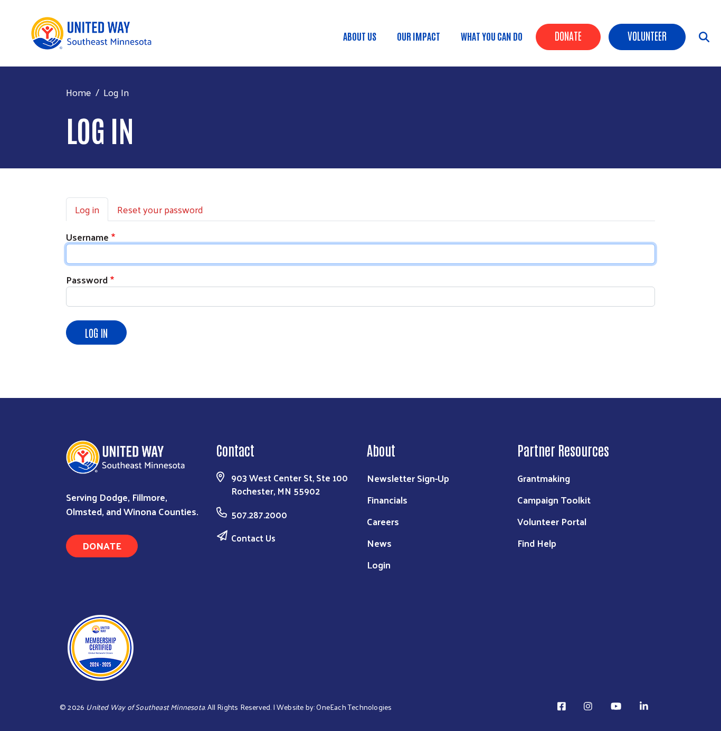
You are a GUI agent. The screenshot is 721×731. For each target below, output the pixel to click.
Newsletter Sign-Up (408, 478)
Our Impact (418, 36)
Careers (383, 521)
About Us (359, 36)
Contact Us (253, 538)
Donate (568, 35)
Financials (387, 499)
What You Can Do (492, 36)
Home (78, 92)
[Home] (95, 33)
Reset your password (160, 209)
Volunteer (647, 35)
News (379, 543)
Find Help (536, 543)
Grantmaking (543, 478)
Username (87, 237)
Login (379, 564)
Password (87, 279)
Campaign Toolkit (554, 499)
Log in (87, 209)
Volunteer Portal (551, 521)
